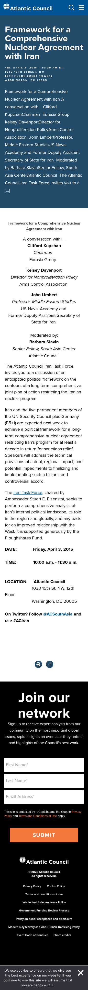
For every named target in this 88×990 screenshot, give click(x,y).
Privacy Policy (32, 886)
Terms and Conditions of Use (38, 816)
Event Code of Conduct (32, 935)
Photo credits (62, 935)
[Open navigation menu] (81, 7)
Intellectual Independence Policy (44, 902)
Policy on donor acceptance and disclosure (44, 919)
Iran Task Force (27, 492)
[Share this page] (49, 664)
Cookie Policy (56, 886)
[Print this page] (38, 664)
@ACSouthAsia (58, 614)
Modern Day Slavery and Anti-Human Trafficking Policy (44, 927)
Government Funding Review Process (44, 910)
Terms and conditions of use (44, 894)
